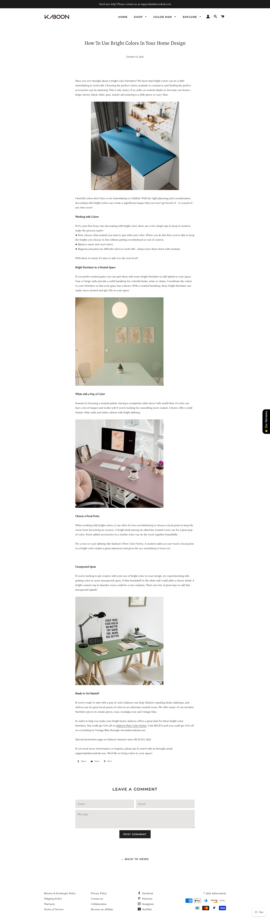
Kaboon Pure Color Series (131, 725)
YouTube (147, 909)
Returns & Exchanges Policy (60, 893)
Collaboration (99, 904)
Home (123, 17)
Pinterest (146, 898)
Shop (139, 17)
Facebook (147, 893)
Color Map (163, 17)
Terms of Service (54, 909)
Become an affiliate (102, 909)
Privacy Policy (99, 893)
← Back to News (135, 859)
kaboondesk (219, 893)
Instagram (147, 904)
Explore (190, 17)
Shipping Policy (53, 898)
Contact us (97, 898)
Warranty (49, 904)
